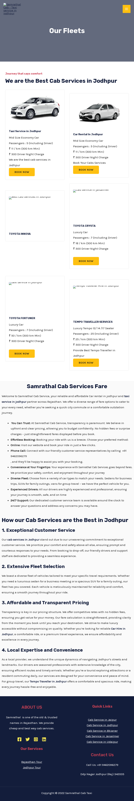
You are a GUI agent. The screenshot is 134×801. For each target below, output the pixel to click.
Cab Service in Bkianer (102, 730)
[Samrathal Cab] (13, 9)
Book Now (21, 172)
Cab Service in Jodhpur (102, 725)
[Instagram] (36, 739)
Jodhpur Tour (32, 767)
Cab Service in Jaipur (102, 719)
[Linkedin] (44, 739)
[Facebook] (19, 739)
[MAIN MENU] (127, 9)
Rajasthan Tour (31, 762)
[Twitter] (27, 739)
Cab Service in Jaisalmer (102, 736)
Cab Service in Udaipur (102, 741)
